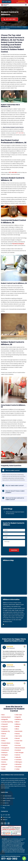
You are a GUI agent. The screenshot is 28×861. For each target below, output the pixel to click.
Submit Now (14, 550)
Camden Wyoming (7, 722)
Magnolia (18, 717)
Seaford (17, 755)
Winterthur (18, 764)
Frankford (4, 745)
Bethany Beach (6, 717)
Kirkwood (4, 764)
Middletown (18, 719)
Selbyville (18, 757)
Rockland (18, 750)
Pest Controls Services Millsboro (13, 27)
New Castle (18, 736)
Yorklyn (17, 769)
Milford (17, 722)
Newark (17, 738)
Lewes (3, 769)
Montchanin (18, 731)
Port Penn (18, 745)
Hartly (3, 757)
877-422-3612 (9, 858)
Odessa (17, 743)
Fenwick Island (6, 743)
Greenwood (5, 750)
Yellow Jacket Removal (8, 798)
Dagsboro (5, 729)
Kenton (4, 762)
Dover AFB (5, 738)
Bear (3, 715)
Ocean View (18, 741)
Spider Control (6, 800)
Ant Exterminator (7, 796)
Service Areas (6, 805)
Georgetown (5, 748)
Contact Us (5, 803)
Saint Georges (19, 752)
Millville (17, 726)
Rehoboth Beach (20, 748)
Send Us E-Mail (6, 817)
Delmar (4, 733)
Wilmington (18, 762)
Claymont (5, 726)
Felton (3, 741)
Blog (4, 807)
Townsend (18, 759)
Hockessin (5, 759)
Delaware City (6, 731)
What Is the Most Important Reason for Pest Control (15, 512)
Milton (17, 729)
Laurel (3, 766)
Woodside (18, 766)
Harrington (5, 755)
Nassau (17, 733)
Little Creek (18, 715)
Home (2, 27)
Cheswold (5, 724)
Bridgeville (5, 719)
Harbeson (4, 752)
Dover (3, 736)
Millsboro (18, 724)
